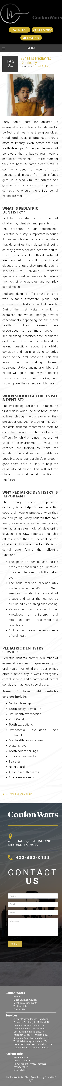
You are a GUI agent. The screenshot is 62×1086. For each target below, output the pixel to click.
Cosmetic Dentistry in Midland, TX (31, 1022)
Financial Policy (22, 1060)
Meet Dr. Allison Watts (25, 1002)
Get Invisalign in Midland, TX (29, 1031)
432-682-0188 (33, 857)
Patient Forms (21, 1057)
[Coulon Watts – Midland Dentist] (31, 13)
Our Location (43, 30)
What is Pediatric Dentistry (36, 60)
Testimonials (20, 1006)
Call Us (21, 30)
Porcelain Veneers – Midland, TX (31, 1034)
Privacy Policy (21, 1066)
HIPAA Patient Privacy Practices (30, 1063)
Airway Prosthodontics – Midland (31, 1018)
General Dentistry (42, 66)
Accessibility (20, 1070)
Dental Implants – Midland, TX (29, 1028)
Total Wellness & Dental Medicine (31, 1047)
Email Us (32, 38)
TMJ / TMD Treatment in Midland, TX (33, 1044)
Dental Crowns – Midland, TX (29, 1025)
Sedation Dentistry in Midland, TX (31, 1037)
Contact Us (19, 1009)
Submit (15, 944)
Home (17, 996)
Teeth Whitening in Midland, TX (30, 1041)
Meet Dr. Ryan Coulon (25, 999)
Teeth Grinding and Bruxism (18, 794)
